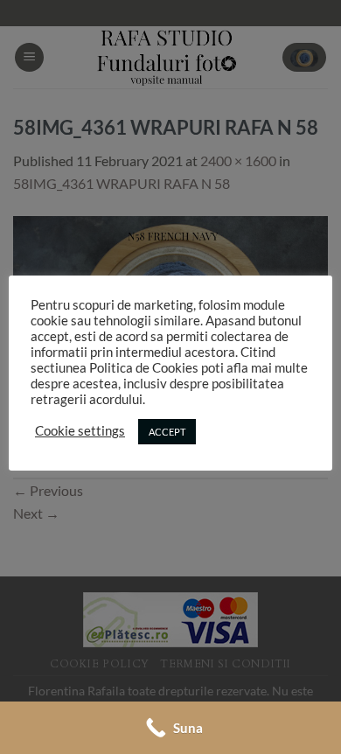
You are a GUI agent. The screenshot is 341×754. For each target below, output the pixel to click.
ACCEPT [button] (167, 431)
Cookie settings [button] (80, 430)
